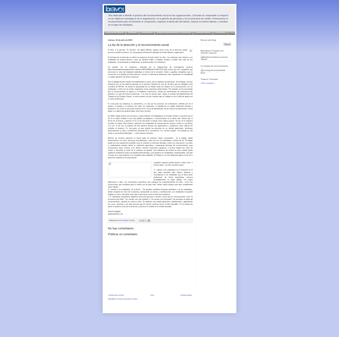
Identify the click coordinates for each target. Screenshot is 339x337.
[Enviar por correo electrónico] (140, 220)
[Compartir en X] (146, 220)
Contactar (220, 32)
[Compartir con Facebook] (149, 220)
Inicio (152, 295)
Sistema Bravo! (203, 32)
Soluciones (147, 32)
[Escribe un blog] (143, 220)
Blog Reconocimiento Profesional (174, 32)
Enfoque (132, 32)
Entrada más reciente (116, 295)
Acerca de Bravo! (115, 32)
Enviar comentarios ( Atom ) (128, 299)
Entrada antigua (186, 295)
